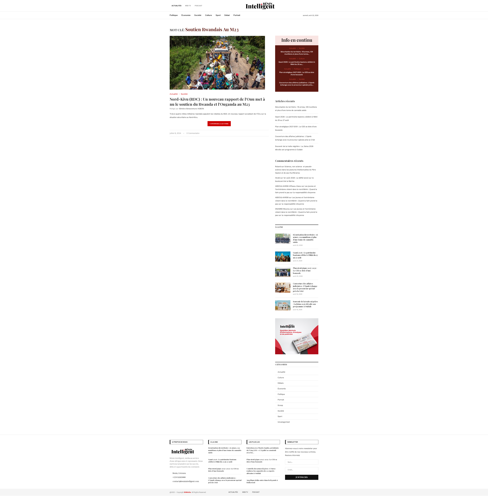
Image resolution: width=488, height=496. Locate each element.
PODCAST (256, 492)
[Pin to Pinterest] (260, 133)
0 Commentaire (193, 133)
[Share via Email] (268, 133)
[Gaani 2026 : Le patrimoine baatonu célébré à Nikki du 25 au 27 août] (282, 256)
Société (197, 15)
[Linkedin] (313, 492)
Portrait (236, 15)
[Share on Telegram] (265, 133)
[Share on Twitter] (257, 133)
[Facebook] (302, 492)
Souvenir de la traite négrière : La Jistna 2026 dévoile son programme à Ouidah (305, 304)
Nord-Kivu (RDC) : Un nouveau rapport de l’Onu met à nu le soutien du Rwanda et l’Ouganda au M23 (217, 102)
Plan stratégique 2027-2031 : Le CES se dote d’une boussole (305, 270)
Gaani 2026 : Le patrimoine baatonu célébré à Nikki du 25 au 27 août (305, 255)
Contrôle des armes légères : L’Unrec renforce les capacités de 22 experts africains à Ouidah (261, 471)
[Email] (316, 492)
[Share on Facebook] (254, 133)
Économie (185, 15)
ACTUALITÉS (176, 6)
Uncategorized (284, 422)
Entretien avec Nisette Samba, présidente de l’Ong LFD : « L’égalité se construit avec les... (263, 450)
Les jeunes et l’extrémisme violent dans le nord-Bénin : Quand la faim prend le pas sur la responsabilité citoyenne (296, 189)
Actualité (281, 372)
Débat (227, 15)
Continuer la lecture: (219, 124)
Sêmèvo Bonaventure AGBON (191, 108)
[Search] (317, 6)
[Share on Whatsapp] (262, 133)
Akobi (277, 178)
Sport (218, 15)
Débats (281, 383)
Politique (174, 15)
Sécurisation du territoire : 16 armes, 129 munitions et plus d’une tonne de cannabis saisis (305, 238)
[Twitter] (306, 492)
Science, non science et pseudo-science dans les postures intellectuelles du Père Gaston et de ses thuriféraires (295, 169)
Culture (208, 15)
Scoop (280, 405)
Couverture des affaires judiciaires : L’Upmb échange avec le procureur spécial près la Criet (305, 287)
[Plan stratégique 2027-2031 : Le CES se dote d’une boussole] (282, 272)
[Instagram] (309, 492)
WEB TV (245, 492)
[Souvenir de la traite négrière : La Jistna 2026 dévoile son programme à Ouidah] (282, 305)
